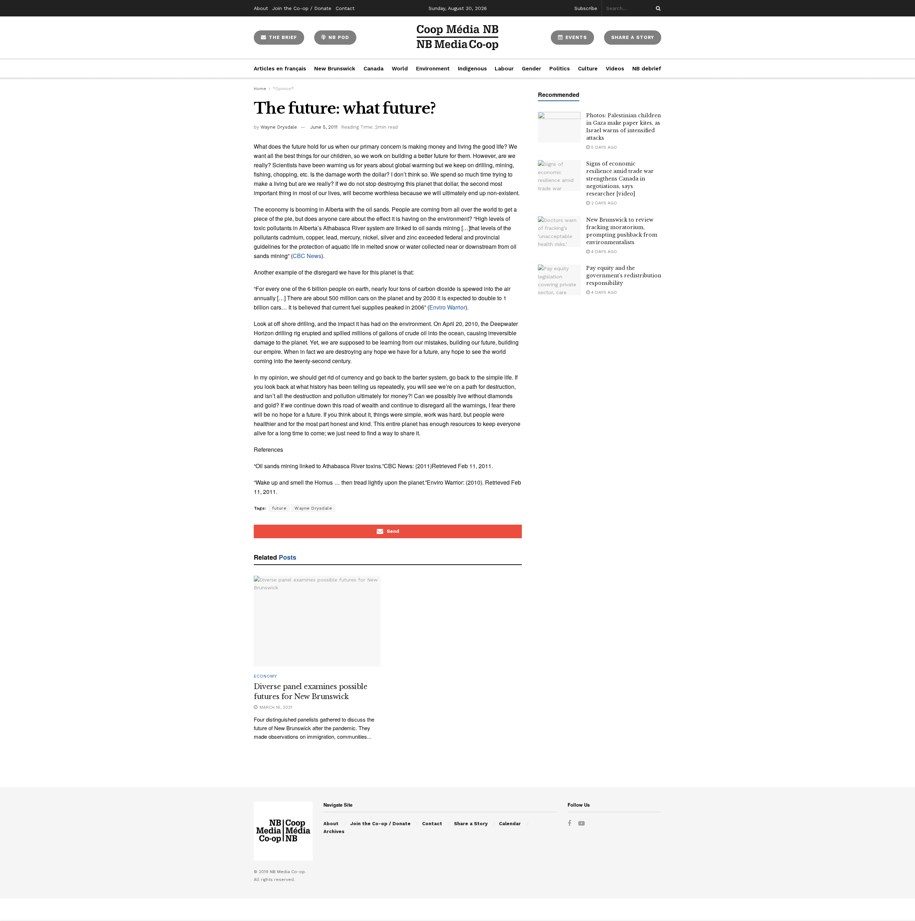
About (261, 8)
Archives (334, 831)
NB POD (338, 37)
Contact (345, 8)
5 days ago (603, 147)
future (279, 508)
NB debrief (646, 68)
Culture (588, 68)
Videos (615, 68)
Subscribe (585, 8)
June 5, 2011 (323, 127)
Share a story (632, 37)
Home (260, 88)
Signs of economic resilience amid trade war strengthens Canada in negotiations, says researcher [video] (620, 178)
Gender (531, 68)
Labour (504, 68)
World (400, 68)
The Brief (282, 37)
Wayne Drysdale (279, 127)
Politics (559, 68)
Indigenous (472, 68)
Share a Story (471, 823)
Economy (265, 676)
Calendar (510, 823)
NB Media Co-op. (288, 871)
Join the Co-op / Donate (301, 8)
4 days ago (603, 251)
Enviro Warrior (447, 307)
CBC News (307, 256)
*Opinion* (283, 88)
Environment (433, 68)
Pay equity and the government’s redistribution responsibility (623, 275)
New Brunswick (334, 68)
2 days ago (603, 203)
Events (575, 37)
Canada (373, 68)
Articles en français (280, 68)
